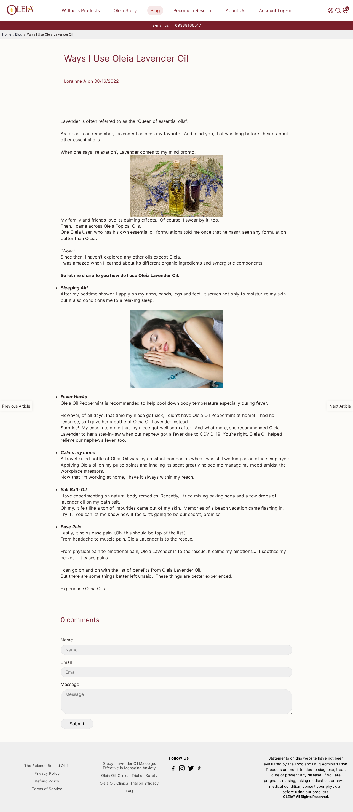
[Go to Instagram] (181, 769)
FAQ (129, 791)
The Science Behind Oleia (47, 765)
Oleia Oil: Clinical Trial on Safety (129, 775)
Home (6, 34)
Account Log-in (275, 10)
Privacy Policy (47, 773)
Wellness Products (81, 10)
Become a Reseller (192, 10)
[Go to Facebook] (173, 769)
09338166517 (188, 25)
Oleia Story (125, 10)
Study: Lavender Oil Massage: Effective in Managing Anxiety (129, 765)
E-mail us (160, 25)
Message (70, 684)
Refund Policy (47, 781)
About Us (235, 10)
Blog (155, 10)
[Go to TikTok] (199, 769)
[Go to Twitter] (191, 769)
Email (66, 662)
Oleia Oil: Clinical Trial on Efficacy (129, 783)
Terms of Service (47, 789)
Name (67, 640)
